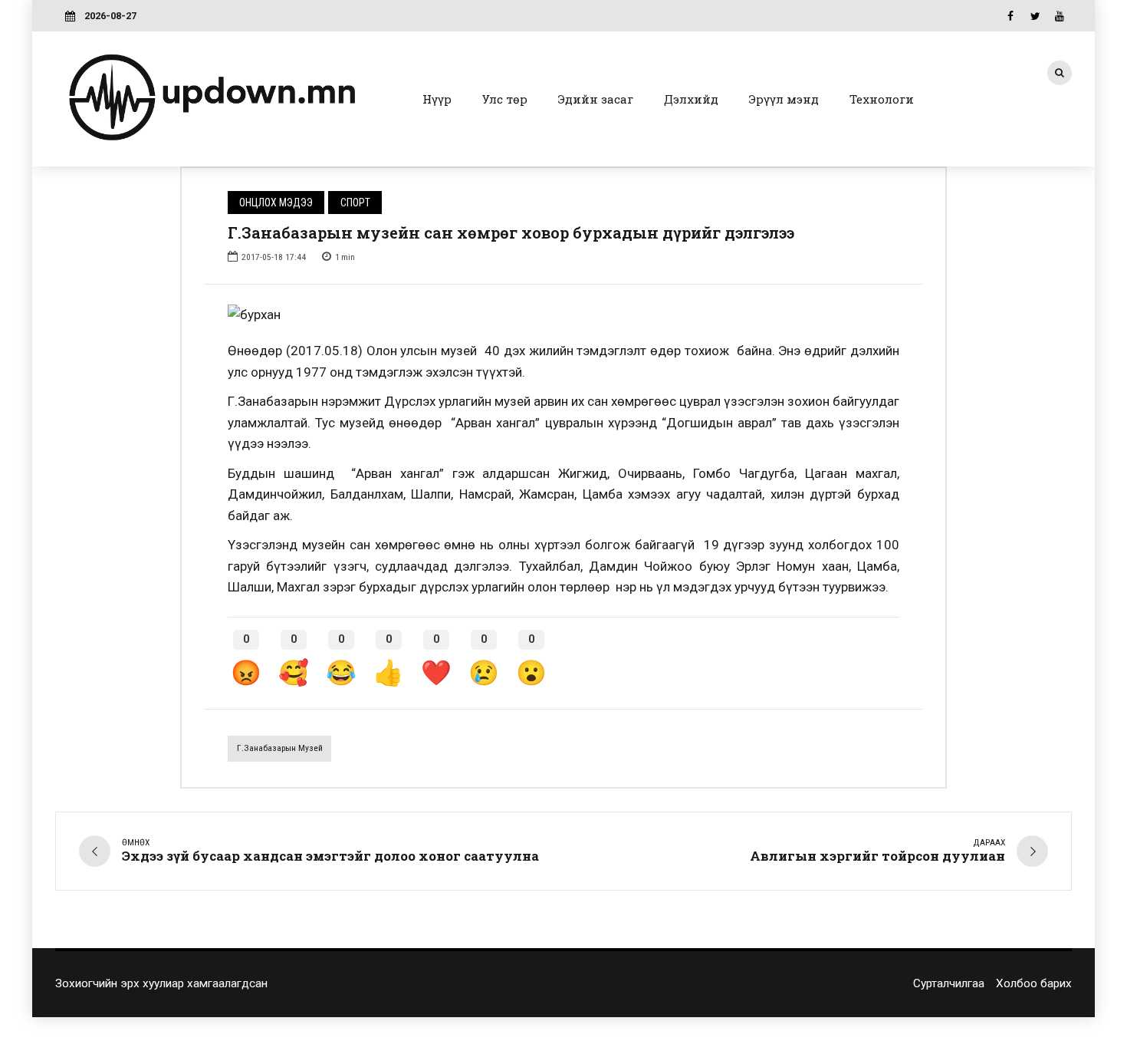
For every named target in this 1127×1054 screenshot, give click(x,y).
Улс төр (504, 99)
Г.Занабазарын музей (280, 748)
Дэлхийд (691, 99)
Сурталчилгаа (948, 983)
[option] (563, 315)
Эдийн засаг (595, 99)
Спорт (355, 202)
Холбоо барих (1034, 983)
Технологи (881, 99)
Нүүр (437, 99)
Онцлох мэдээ (276, 202)
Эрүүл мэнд (784, 99)
